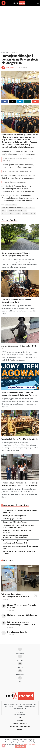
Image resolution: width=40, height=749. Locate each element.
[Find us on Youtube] (20, 663)
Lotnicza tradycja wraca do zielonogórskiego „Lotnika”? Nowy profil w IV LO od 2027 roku (19, 484)
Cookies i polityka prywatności (20, 726)
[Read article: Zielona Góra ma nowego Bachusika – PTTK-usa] (20, 330)
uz (25, 211)
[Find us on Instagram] (20, 670)
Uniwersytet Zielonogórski (12, 208)
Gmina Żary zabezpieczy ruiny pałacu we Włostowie (17, 531)
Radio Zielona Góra (15, 211)
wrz (3, 211)
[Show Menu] (38, 3)
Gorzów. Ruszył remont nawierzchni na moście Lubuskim (19, 552)
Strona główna (5, 52)
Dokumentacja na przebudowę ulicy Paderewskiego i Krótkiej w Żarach (15, 537)
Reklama (20, 720)
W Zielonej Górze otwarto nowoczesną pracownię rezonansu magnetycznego (15, 595)
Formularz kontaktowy (20, 723)
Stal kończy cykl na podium (12, 519)
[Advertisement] (20, 28)
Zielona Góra (11, 205)
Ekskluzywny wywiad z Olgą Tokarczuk (22, 615)
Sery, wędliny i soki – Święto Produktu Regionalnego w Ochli (16, 300)
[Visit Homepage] (21, 3)
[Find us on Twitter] (20, 656)
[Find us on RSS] (20, 678)
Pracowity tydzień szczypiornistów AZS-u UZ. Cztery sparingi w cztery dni (18, 526)
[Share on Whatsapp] (27, 101)
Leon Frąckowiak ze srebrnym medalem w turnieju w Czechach (20, 511)
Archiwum (20, 729)
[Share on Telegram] (20, 101)
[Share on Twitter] (12, 101)
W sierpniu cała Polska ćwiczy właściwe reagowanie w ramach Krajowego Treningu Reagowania (18, 393)
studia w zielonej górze (11, 213)
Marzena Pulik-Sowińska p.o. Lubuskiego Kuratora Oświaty (20, 547)
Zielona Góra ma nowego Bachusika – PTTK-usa (19, 347)
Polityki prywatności (29, 744)
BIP (20, 717)
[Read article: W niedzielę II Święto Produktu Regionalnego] (20, 423)
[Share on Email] (35, 101)
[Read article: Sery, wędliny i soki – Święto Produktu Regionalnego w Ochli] (20, 283)
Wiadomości (29, 208)
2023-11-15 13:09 (22, 67)
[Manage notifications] (3, 745)
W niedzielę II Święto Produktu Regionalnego (19, 439)
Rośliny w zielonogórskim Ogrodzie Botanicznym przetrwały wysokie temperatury (15, 254)
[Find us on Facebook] (20, 649)
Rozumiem (20, 746)
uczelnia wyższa (29, 213)
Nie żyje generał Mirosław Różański (15, 522)
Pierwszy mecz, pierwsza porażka (14, 516)
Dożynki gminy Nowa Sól (17, 632)
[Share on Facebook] (4, 101)
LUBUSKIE (14, 52)
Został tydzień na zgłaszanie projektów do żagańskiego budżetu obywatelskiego (18, 542)
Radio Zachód (10, 67)
